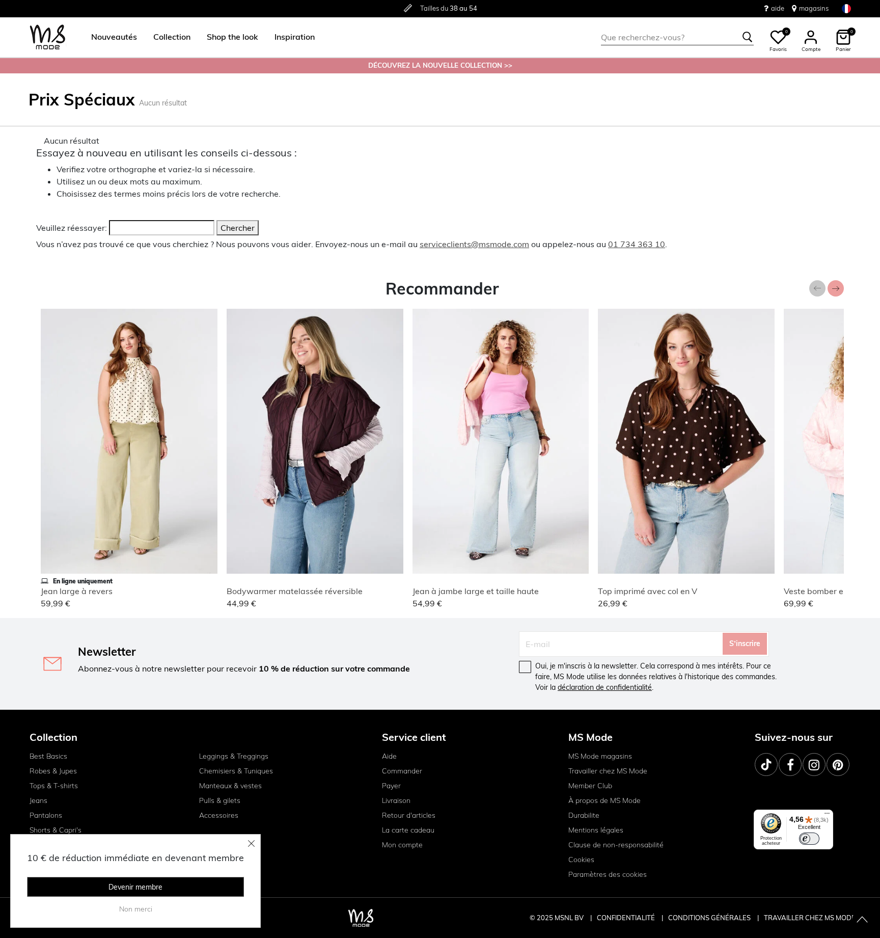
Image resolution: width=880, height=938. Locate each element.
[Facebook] (790, 764)
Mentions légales (595, 830)
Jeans (38, 800)
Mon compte (402, 844)
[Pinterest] (838, 764)
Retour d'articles (408, 815)
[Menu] (827, 816)
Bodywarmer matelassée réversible (295, 591)
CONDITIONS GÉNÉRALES (710, 918)
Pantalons (46, 815)
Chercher (238, 228)
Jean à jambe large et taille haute (476, 591)
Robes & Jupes (53, 770)
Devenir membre (135, 887)
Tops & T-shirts (54, 785)
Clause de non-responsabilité (616, 844)
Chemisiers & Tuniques (236, 770)
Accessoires (218, 815)
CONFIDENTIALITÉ (626, 918)
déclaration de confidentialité (605, 687)
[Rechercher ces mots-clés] (747, 37)
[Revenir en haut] (862, 920)
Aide (389, 756)
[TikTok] (766, 764)
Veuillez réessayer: (71, 228)
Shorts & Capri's (55, 830)
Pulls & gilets (219, 800)
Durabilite (583, 815)
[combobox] (677, 37)
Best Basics (48, 756)
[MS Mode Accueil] (48, 37)
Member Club (590, 785)
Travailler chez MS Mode (607, 770)
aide (777, 8)
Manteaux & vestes (230, 785)
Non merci (135, 909)
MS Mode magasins (600, 756)
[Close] (252, 843)
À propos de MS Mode (604, 800)
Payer (391, 785)
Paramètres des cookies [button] (607, 874)
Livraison (396, 800)
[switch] (809, 839)
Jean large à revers (77, 591)
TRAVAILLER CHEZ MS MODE (810, 918)
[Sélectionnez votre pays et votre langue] (846, 8)
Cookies (581, 859)
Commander (402, 770)
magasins (814, 8)
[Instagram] (814, 764)
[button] (114, 37)
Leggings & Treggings (233, 756)
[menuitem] (110, 37)
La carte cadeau (408, 830)
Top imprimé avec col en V (647, 591)
